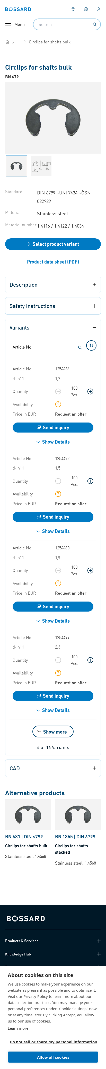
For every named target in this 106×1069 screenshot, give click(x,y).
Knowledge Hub (18, 954)
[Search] (95, 24)
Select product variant (56, 244)
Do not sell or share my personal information (51, 1041)
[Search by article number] (80, 347)
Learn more (18, 1028)
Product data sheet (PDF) (53, 262)
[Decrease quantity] (58, 391)
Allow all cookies (53, 1057)
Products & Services (21, 940)
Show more (55, 732)
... (19, 41)
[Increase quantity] (90, 391)
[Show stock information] (58, 404)
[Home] (7, 42)
